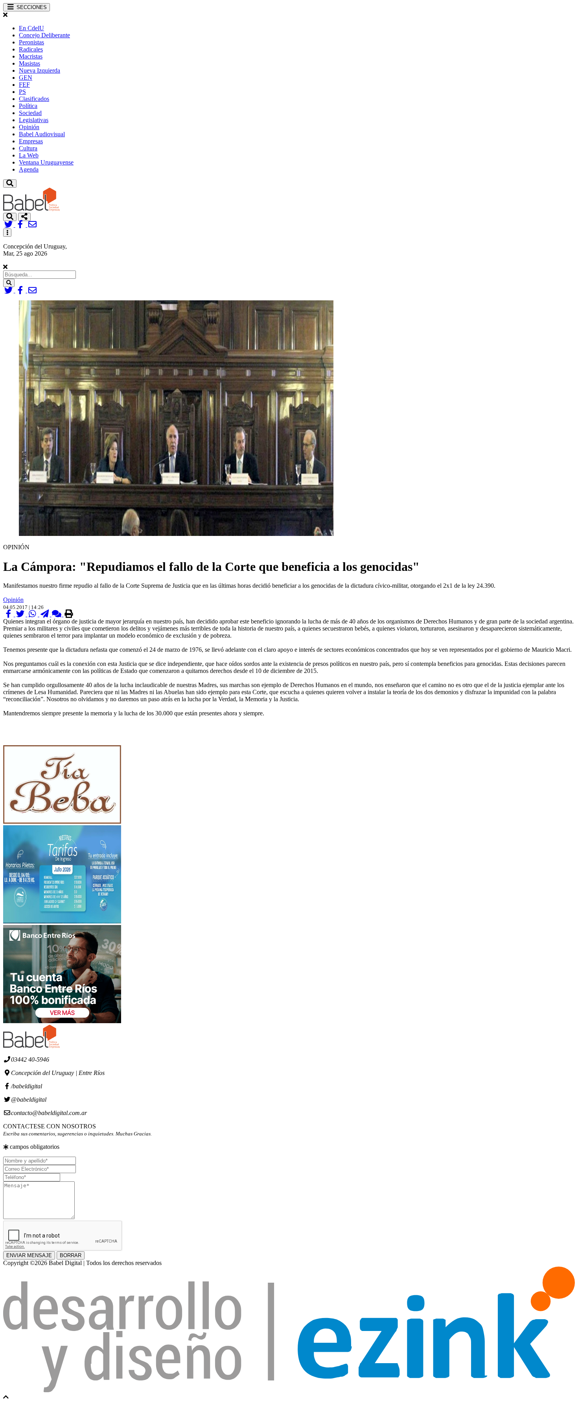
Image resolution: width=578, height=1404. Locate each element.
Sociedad (30, 113)
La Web (29, 155)
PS (22, 91)
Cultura (28, 148)
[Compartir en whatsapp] (33, 614)
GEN (25, 77)
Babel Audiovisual (42, 134)
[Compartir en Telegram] (45, 614)
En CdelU (31, 28)
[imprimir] (68, 614)
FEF (24, 84)
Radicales (31, 49)
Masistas (29, 63)
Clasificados (34, 98)
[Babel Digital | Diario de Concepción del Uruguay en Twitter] (9, 224)
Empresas (31, 141)
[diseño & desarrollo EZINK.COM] (289, 1390)
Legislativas (33, 120)
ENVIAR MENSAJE (29, 1255)
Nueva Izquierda (39, 70)
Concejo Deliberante (44, 35)
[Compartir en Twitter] (21, 614)
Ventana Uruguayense (46, 162)
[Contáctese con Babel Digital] (32, 224)
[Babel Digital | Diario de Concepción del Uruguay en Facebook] (21, 224)
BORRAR (70, 1255)
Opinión (29, 127)
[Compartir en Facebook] (9, 614)
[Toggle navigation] (10, 183)
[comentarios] (58, 614)
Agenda (29, 169)
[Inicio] (31, 209)
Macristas (30, 56)
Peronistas (31, 42)
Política (28, 105)
